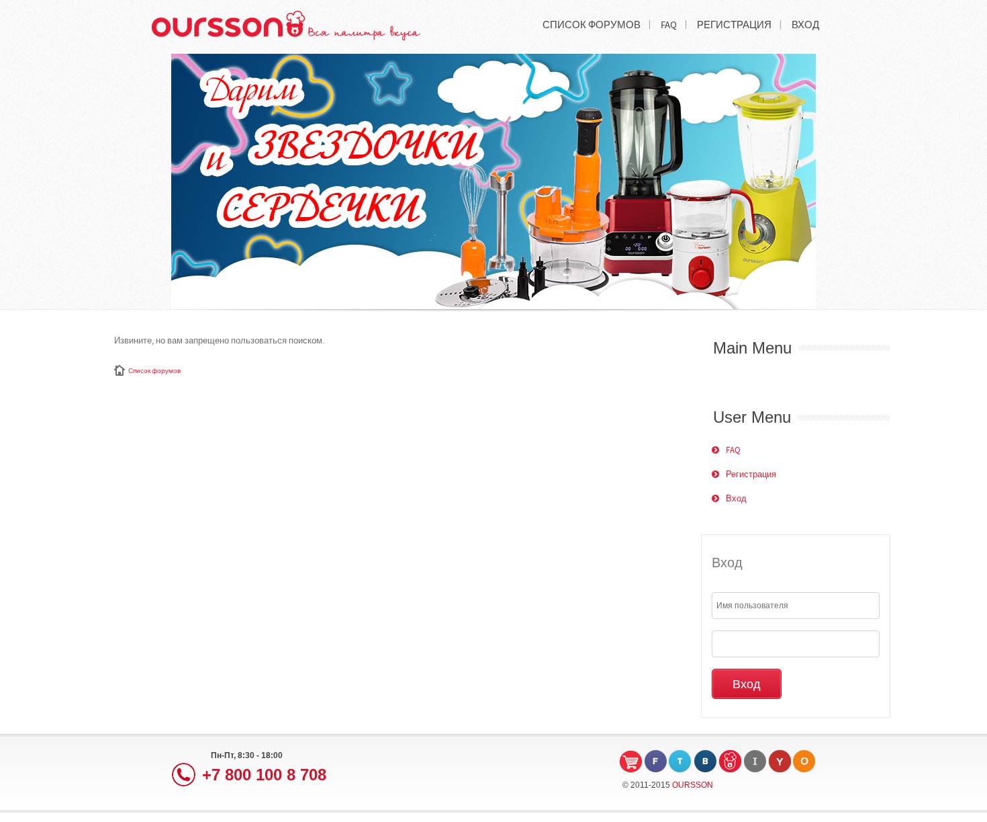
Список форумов (154, 371)
